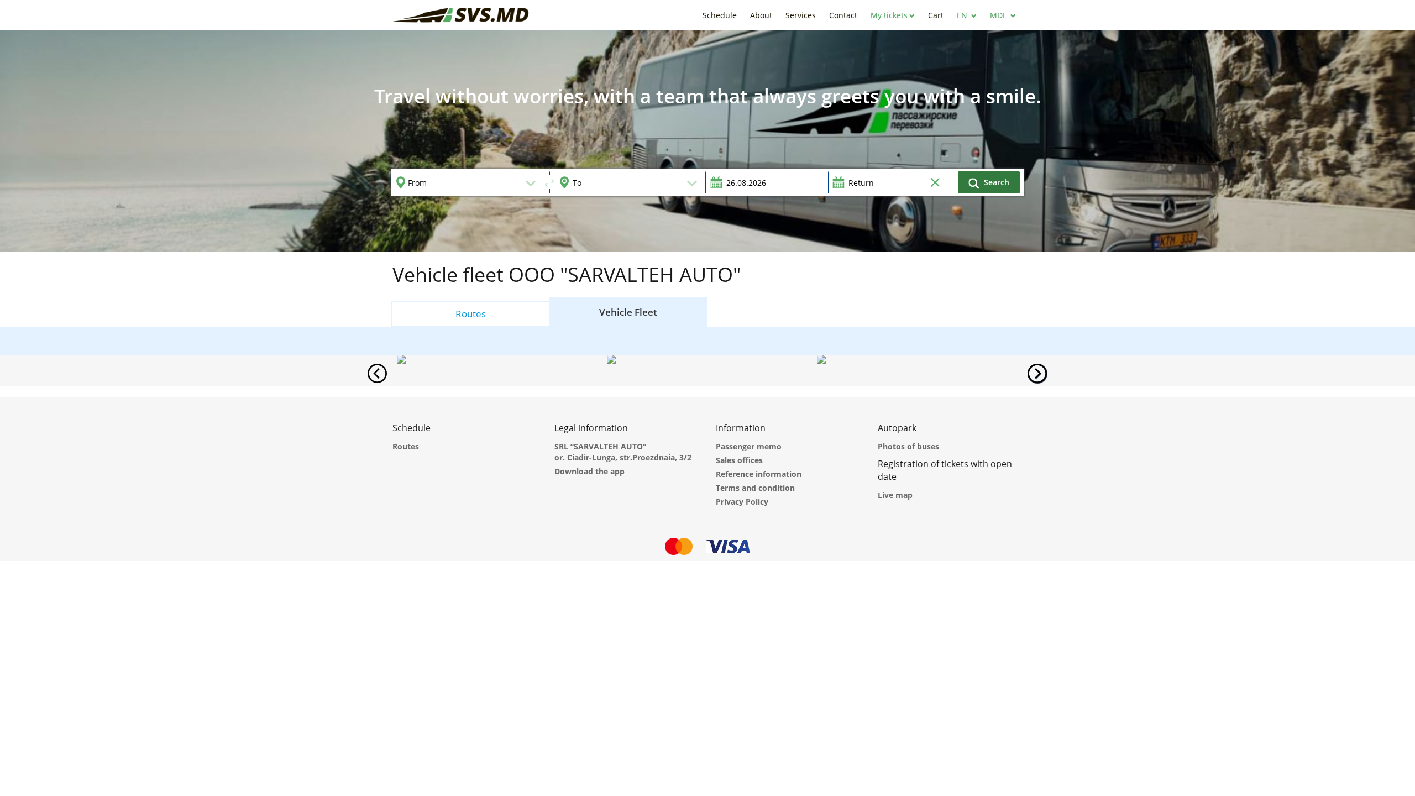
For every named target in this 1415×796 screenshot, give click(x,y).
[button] (892, 15)
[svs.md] (461, 15)
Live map (895, 495)
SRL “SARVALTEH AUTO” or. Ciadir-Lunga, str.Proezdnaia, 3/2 (622, 452)
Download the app (589, 471)
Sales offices (739, 460)
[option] (707, 141)
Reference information (758, 474)
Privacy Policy (742, 501)
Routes (470, 313)
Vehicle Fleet (628, 312)
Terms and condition (755, 488)
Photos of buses (908, 446)
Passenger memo (749, 446)
